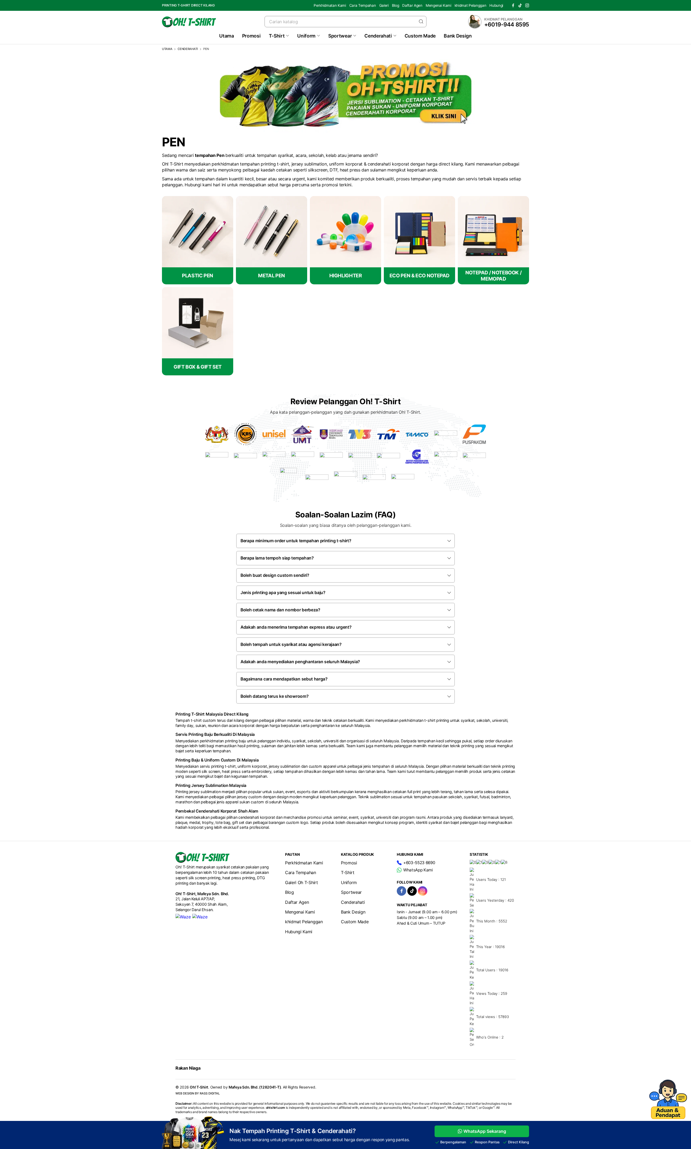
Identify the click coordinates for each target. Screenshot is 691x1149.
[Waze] (183, 917)
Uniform (306, 36)
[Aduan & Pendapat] (668, 1117)
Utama (226, 36)
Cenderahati (378, 36)
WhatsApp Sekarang (484, 1131)
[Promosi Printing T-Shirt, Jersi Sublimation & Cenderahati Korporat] (345, 131)
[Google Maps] (200, 917)
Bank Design (458, 36)
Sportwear (340, 36)
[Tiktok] (520, 5)
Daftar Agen (412, 5)
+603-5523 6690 (419, 862)
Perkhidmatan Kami (330, 5)
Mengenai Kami (438, 5)
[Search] (421, 21)
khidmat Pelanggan (470, 5)
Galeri (384, 5)
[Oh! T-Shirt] (189, 21)
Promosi (251, 36)
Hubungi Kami (298, 931)
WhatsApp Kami (418, 869)
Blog (395, 5)
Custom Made (420, 36)
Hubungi (496, 5)
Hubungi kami (198, 184)
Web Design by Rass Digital (197, 1093)
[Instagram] (527, 5)
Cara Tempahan (362, 5)
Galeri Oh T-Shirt (301, 882)
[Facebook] (513, 5)
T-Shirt (277, 36)
